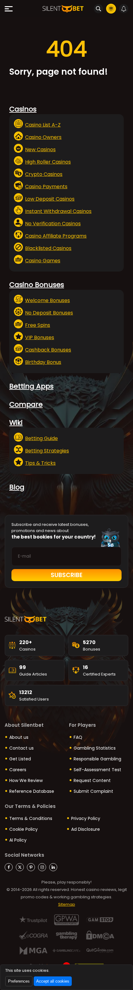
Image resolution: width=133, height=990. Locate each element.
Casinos (22, 109)
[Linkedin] (53, 867)
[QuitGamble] (100, 950)
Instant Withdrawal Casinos (58, 211)
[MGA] (33, 950)
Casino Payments (46, 186)
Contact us (21, 748)
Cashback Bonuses (48, 349)
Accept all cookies (52, 981)
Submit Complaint (93, 791)
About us (18, 737)
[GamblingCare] (66, 950)
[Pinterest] (31, 867)
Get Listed (20, 759)
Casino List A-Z (43, 124)
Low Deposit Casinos (50, 198)
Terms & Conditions (30, 818)
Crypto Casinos (43, 174)
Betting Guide (41, 438)
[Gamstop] (100, 919)
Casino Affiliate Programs (56, 235)
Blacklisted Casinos (48, 248)
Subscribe (67, 575)
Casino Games (42, 260)
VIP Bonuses (39, 337)
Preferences (19, 981)
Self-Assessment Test (97, 770)
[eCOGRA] (33, 935)
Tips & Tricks (40, 463)
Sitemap (66, 904)
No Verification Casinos (53, 223)
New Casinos (40, 149)
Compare (26, 404)
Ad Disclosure (85, 829)
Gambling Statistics (95, 748)
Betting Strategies (47, 450)
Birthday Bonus (43, 362)
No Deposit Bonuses (49, 312)
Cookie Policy (23, 829)
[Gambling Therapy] (66, 935)
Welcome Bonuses (47, 300)
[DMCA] (100, 935)
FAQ (78, 737)
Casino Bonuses (36, 284)
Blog (16, 487)
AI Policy (18, 840)
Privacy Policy (85, 818)
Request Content (92, 780)
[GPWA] (66, 919)
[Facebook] (9, 867)
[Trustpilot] (33, 919)
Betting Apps (31, 386)
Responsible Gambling (97, 759)
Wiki (16, 422)
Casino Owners (43, 137)
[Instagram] (42, 867)
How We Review (26, 780)
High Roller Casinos (48, 161)
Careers (17, 770)
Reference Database (31, 791)
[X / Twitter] (20, 867)
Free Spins (37, 325)
